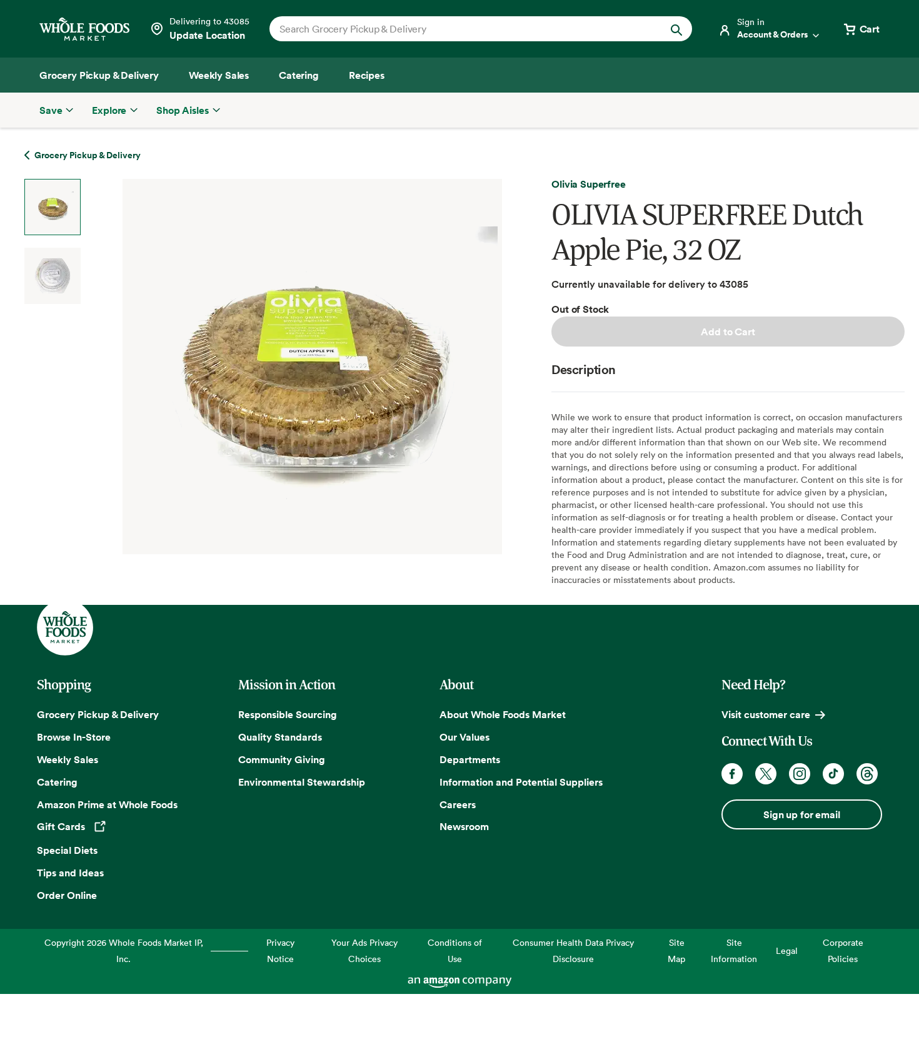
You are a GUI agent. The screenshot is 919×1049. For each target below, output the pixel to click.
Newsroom (464, 826)
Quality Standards (280, 737)
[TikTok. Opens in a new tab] (833, 773)
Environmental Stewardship (301, 782)
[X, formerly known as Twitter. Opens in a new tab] (765, 773)
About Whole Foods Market (502, 714)
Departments (469, 759)
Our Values (464, 737)
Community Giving (281, 759)
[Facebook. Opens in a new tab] (732, 773)
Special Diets (67, 850)
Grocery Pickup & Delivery (98, 714)
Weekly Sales (67, 759)
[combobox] (460, 28)
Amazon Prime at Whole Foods (107, 804)
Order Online (67, 895)
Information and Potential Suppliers (521, 782)
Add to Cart (728, 331)
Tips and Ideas (70, 872)
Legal (787, 950)
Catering (57, 782)
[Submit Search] (676, 28)
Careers (457, 804)
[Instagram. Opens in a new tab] (799, 773)
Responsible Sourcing (287, 714)
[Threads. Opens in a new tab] (867, 773)
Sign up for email (801, 814)
